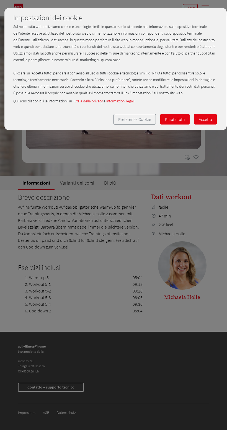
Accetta (205, 119)
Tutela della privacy (88, 101)
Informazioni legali (120, 101)
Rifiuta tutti (175, 119)
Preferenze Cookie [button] (134, 119)
